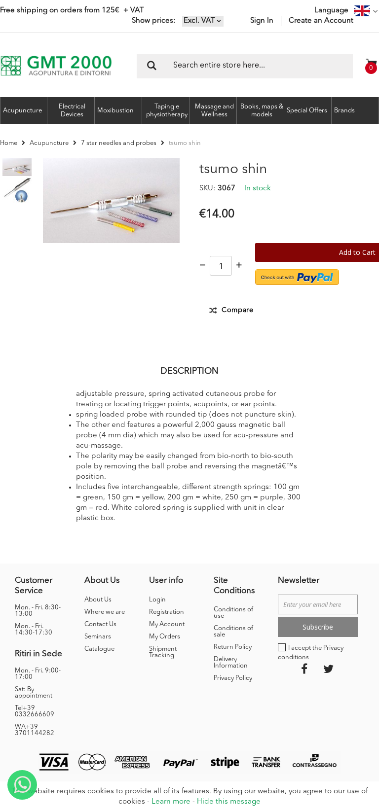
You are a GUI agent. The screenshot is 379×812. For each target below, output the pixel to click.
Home (8, 143)
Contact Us (100, 624)
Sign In (261, 21)
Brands (344, 110)
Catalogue (99, 649)
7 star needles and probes (118, 143)
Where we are (104, 612)
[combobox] (245, 66)
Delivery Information (231, 662)
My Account (167, 624)
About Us (98, 600)
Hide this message (229, 802)
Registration (166, 612)
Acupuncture (49, 143)
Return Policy (233, 647)
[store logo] (56, 66)
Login (157, 600)
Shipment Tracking (163, 652)
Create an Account (321, 21)
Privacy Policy (233, 678)
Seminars (97, 637)
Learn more (171, 802)
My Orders (164, 637)
